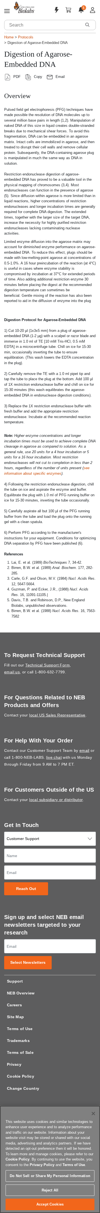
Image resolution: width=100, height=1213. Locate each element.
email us (12, 672)
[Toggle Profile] (92, 10)
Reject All (50, 1190)
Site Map (15, 1017)
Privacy (14, 1064)
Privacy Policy (42, 1165)
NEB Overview (21, 993)
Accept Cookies (50, 1204)
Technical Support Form (47, 665)
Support (15, 981)
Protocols (25, 37)
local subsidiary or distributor (55, 799)
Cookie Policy (20, 1076)
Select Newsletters (28, 962)
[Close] (93, 1113)
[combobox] (43, 25)
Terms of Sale (20, 1052)
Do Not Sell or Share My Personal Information (50, 1176)
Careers (14, 1005)
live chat (54, 757)
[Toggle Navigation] (7, 11)
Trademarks (18, 1040)
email (84, 750)
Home (9, 37)
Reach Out (26, 889)
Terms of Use (20, 1028)
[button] (87, 25)
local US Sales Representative (57, 715)
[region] (50, 1159)
